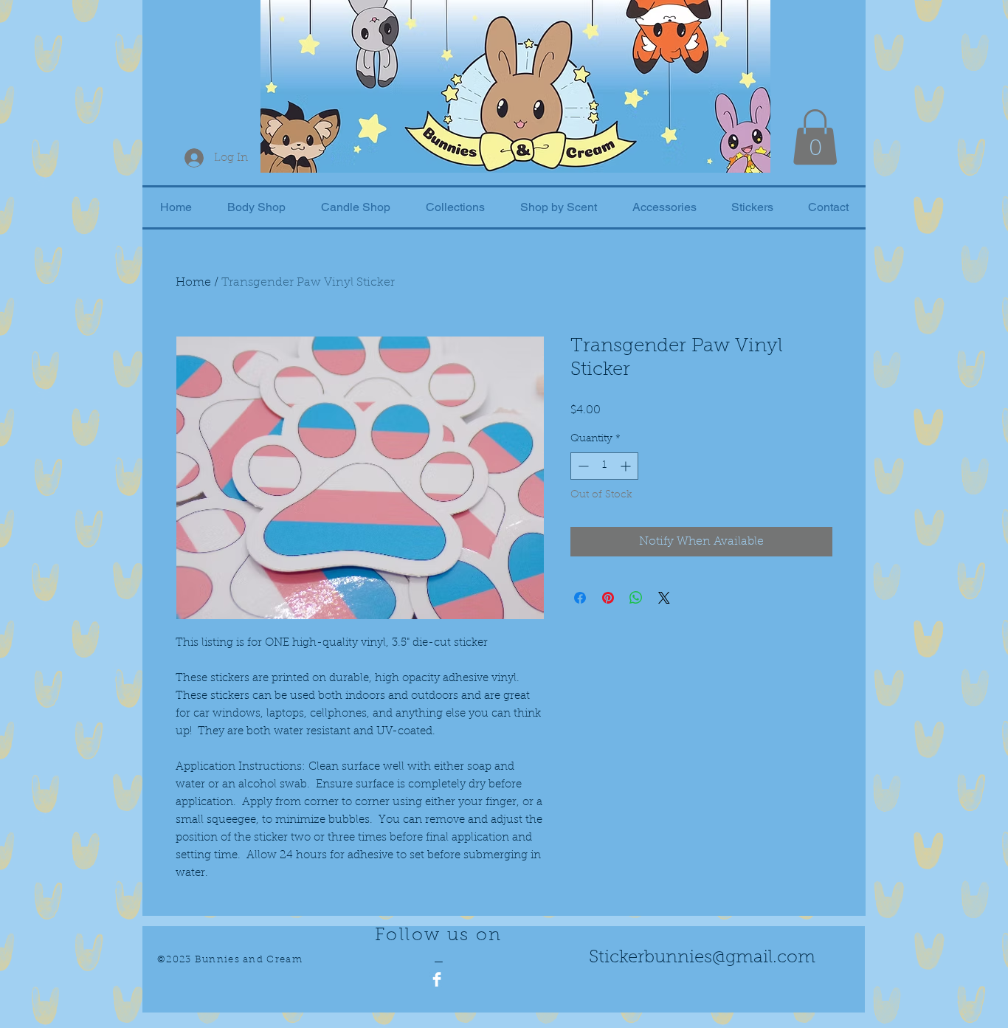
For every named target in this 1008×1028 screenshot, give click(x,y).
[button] (815, 137)
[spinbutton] (604, 466)
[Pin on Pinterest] (608, 598)
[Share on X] (664, 598)
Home (193, 283)
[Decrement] (582, 466)
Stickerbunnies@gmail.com (702, 958)
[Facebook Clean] (436, 979)
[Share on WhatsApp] (636, 598)
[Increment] (627, 466)
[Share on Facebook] (580, 598)
